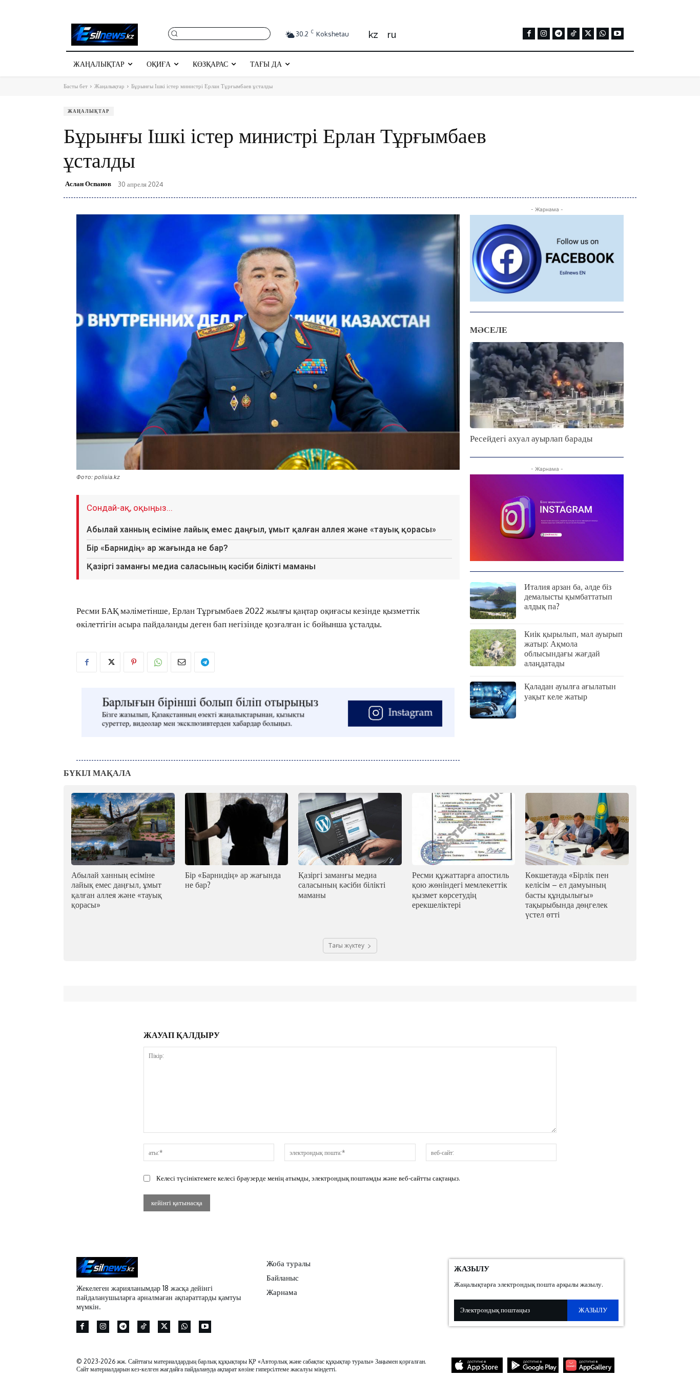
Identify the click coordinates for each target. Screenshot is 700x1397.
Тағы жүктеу (346, 945)
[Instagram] (544, 34)
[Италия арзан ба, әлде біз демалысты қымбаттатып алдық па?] (493, 600)
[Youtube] (617, 34)
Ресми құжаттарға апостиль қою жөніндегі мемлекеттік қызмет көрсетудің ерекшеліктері (460, 890)
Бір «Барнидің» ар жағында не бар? (157, 548)
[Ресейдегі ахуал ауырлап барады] (547, 385)
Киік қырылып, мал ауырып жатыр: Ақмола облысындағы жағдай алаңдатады (573, 649)
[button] (219, 33)
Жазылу (593, 1310)
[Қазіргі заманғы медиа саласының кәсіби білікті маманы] (350, 829)
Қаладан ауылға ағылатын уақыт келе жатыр (570, 691)
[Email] (181, 662)
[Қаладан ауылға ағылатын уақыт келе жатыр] (493, 700)
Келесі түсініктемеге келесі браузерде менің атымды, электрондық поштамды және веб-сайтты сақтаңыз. (308, 1178)
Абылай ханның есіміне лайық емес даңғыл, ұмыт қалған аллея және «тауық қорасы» (261, 529)
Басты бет (76, 86)
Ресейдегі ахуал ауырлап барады (531, 438)
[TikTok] (573, 34)
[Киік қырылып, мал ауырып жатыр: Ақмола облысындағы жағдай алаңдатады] (493, 647)
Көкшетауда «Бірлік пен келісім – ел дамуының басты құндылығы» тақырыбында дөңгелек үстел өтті (567, 895)
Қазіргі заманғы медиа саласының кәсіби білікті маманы (201, 566)
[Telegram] (558, 34)
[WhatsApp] (602, 34)
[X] (588, 34)
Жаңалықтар (109, 86)
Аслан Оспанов (88, 183)
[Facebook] (529, 34)
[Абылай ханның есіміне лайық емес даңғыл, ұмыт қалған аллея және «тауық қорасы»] (123, 829)
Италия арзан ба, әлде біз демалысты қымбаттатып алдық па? (568, 596)
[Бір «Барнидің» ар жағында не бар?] (237, 829)
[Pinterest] (133, 662)
